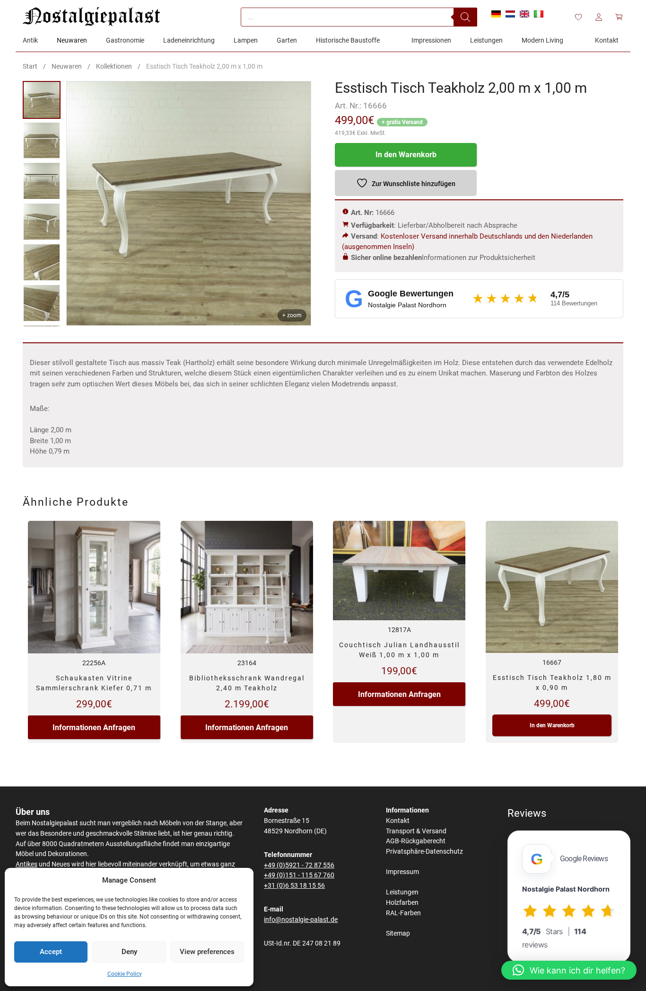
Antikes (26, 864)
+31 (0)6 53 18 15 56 (294, 886)
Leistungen (402, 892)
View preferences (207, 951)
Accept (51, 951)
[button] (569, 970)
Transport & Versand (416, 831)
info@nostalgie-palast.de (301, 920)
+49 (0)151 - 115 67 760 (299, 875)
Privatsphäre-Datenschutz (424, 852)
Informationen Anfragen (93, 727)
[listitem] (42, 100)
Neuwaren (67, 66)
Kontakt (398, 821)
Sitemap (398, 933)
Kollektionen (114, 66)
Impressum (402, 872)
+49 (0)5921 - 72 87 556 (299, 865)
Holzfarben (402, 903)
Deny (129, 951)
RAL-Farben (403, 913)
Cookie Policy (124, 974)
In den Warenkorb (405, 154)
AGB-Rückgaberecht (415, 841)
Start (30, 66)
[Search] (465, 17)
